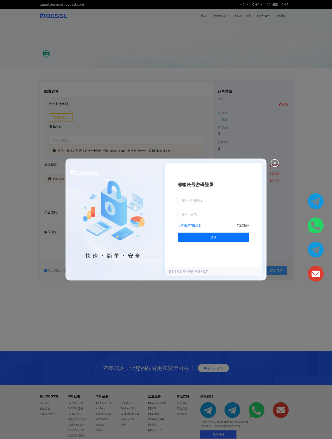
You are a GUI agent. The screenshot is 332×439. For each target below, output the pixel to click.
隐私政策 (203, 271)
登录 (213, 237)
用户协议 (188, 271)
